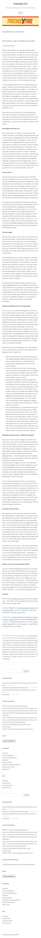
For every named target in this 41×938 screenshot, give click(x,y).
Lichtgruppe (5, 694)
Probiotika (27, 652)
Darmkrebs (23, 642)
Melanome (34, 649)
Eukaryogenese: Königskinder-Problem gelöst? (15, 687)
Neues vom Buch (7, 762)
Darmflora (17, 642)
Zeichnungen (6, 769)
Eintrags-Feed (6, 783)
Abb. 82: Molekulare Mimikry (18, 722)
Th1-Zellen (13, 656)
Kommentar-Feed (7, 785)
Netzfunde (5, 760)
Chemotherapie (21, 640)
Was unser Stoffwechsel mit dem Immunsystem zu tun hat (18, 690)
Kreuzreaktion (30, 647)
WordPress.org (6, 787)
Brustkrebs (13, 640)
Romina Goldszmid (29, 654)
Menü (20, 12)
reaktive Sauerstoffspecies (16, 654)
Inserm (4, 647)
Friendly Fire (20, 3)
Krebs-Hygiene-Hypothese (18, 647)
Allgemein (5, 753)
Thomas (4, 724)
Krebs (8, 647)
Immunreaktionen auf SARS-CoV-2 (23, 729)
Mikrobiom (5, 652)
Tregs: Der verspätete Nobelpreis (18, 706)
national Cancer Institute (16, 652)
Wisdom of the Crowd (8, 767)
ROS (37, 654)
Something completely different (11, 764)
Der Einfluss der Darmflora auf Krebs (18, 41)
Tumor (29, 656)
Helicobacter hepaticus (18, 645)
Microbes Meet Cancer (18, 599)
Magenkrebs (22, 649)
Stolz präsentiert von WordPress (10, 934)
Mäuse (28, 649)
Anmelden (5, 780)
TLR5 (25, 656)
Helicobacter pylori (31, 645)
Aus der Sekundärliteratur (9, 757)
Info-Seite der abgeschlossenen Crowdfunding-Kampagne (18, 864)
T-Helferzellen (6, 656)
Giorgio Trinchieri (7, 645)
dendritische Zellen (32, 642)
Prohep (32, 652)
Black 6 (7, 640)
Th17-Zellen (20, 656)
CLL (12, 642)
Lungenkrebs (14, 649)
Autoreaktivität (25, 638)
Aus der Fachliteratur (8, 755)
